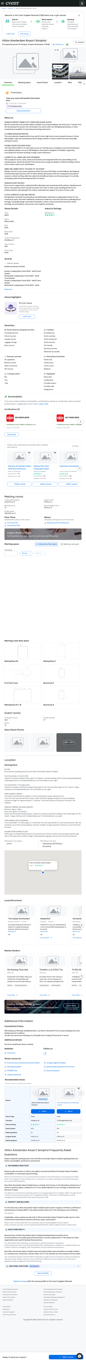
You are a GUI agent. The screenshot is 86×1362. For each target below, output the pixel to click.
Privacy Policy (48, 1306)
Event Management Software (53, 1289)
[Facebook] (45, 1053)
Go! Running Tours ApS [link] (17, 969)
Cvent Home (7, 1306)
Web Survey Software (51, 1300)
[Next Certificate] (80, 421)
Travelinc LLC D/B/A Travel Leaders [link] (52, 969)
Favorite (81, 42)
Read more (8, 289)
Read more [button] (12, 931)
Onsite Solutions (8, 1300)
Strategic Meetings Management (54, 1297)
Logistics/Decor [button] (44, 985)
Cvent (4, 8)
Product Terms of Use (51, 1309)
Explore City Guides (9, 1297)
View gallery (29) (77, 75)
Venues (10, 8)
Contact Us (6, 1309)
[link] (19, 961)
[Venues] (82, 3)
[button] (25, 63)
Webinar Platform (49, 1302)
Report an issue (20, 1281)
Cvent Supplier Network (10, 1289)
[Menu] (2, 3)
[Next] (84, 83)
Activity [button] (10, 985)
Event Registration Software (53, 1292)
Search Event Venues (9, 1292)
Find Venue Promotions (10, 1294)
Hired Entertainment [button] (20, 985)
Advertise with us (49, 1314)
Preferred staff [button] (56, 985)
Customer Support (9, 1312)
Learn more (43, 404)
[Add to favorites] (29, 452)
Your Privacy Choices (9, 1314)
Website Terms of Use (51, 1312)
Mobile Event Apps (49, 1294)
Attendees (8, 550)
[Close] (79, 15)
